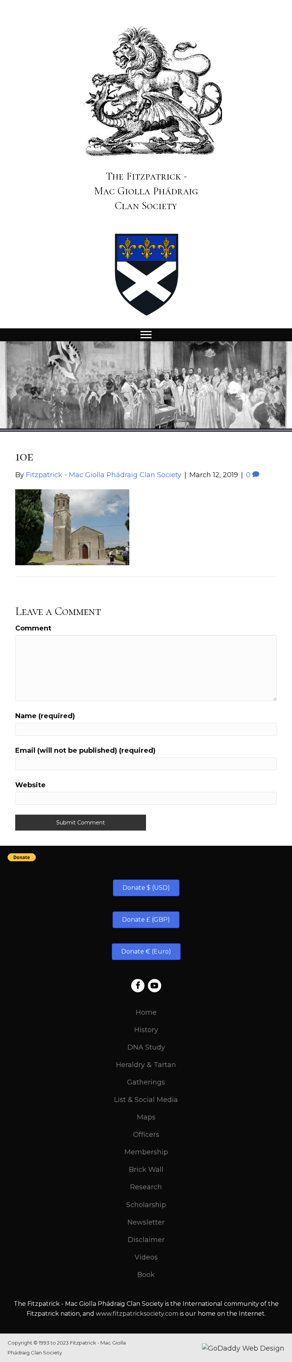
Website (30, 785)
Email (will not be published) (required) (85, 750)
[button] (146, 888)
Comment (33, 628)
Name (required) (45, 716)
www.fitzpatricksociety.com (137, 1313)
